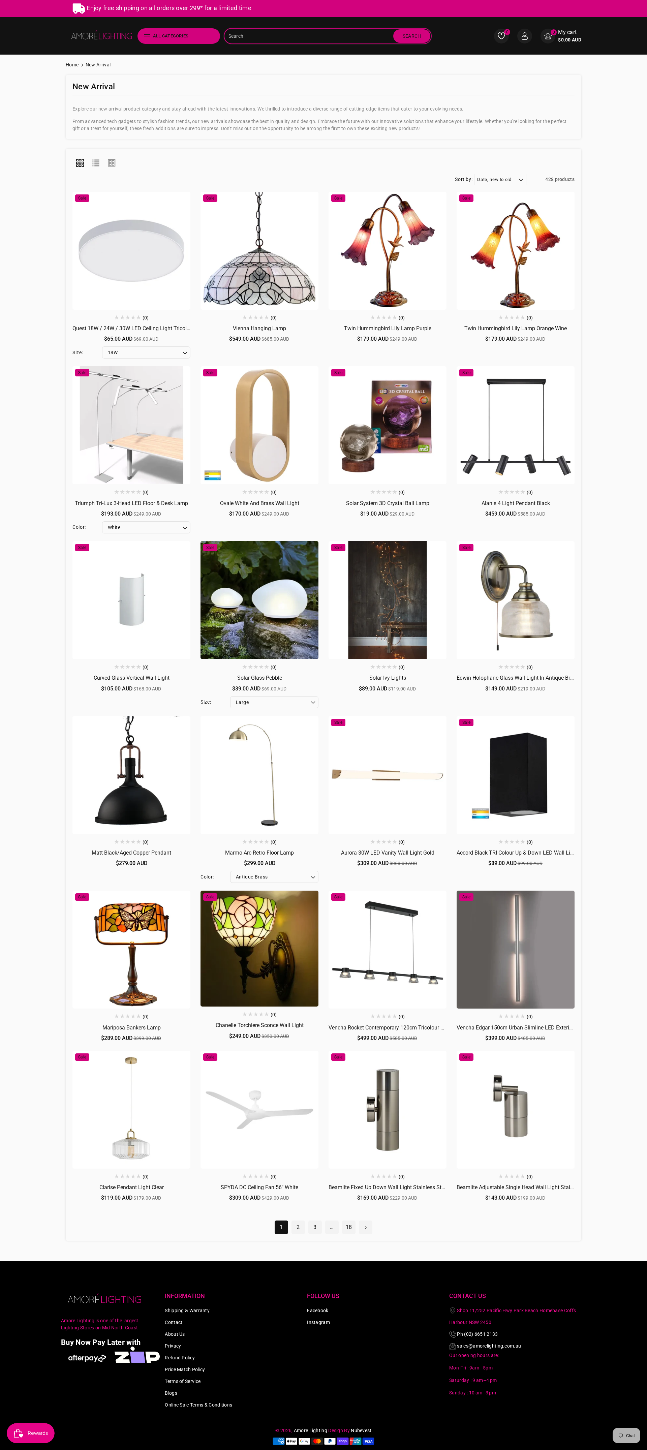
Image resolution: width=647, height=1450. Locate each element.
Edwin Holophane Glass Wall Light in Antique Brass (518, 678)
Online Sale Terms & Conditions (198, 1405)
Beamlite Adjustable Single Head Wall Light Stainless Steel (526, 1187)
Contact (173, 1322)
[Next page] (365, 1227)
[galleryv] (111, 163)
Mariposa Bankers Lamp (131, 1027)
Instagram (318, 1322)
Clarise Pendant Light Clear (131, 1187)
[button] (561, 35)
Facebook (317, 1310)
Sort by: (463, 179)
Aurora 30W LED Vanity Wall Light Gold (387, 853)
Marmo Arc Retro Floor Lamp (259, 853)
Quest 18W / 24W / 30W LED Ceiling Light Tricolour (133, 328)
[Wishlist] (147, 249)
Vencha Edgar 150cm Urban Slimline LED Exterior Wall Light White (535, 1027)
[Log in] (524, 36)
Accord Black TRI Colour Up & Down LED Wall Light (517, 853)
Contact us (467, 1295)
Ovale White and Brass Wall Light (259, 503)
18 (349, 1227)
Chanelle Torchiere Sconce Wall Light (260, 1025)
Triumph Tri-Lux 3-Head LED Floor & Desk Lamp (131, 503)
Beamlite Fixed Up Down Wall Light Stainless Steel (388, 1187)
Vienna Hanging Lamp (259, 328)
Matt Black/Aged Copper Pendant (131, 853)
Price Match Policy (185, 1369)
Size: (77, 352)
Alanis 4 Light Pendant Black (516, 503)
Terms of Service (183, 1381)
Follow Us (323, 1295)
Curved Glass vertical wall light (132, 678)
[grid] (79, 163)
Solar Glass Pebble (259, 678)
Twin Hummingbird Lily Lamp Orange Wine (515, 328)
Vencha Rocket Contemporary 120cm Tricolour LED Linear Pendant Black (415, 1027)
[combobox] (309, 36)
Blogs (171, 1393)
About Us (175, 1334)
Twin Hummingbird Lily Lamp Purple (387, 328)
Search (412, 36)
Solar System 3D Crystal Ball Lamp (387, 503)
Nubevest (361, 1430)
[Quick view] (131, 249)
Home (72, 64)
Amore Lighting (310, 1430)
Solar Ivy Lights (387, 678)
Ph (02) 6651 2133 (477, 1334)
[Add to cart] (116, 249)
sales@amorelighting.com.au (489, 1346)
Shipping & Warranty (187, 1310)
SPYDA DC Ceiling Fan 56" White (259, 1187)
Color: (79, 527)
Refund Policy (180, 1357)
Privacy (173, 1346)
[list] (95, 163)
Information (185, 1295)
